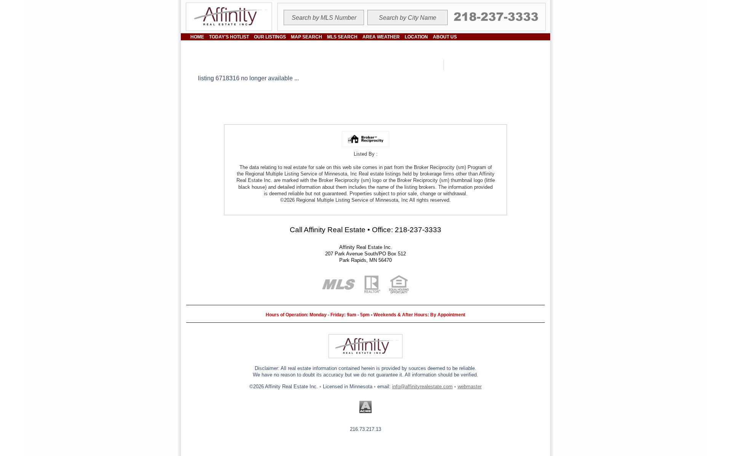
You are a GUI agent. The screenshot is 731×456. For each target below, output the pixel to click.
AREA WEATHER (381, 37)
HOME (197, 37)
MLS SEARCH (342, 37)
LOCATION (416, 37)
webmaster (470, 386)
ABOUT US (445, 37)
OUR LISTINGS (270, 37)
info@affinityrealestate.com (422, 386)
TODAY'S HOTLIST (229, 37)
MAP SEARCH (306, 37)
